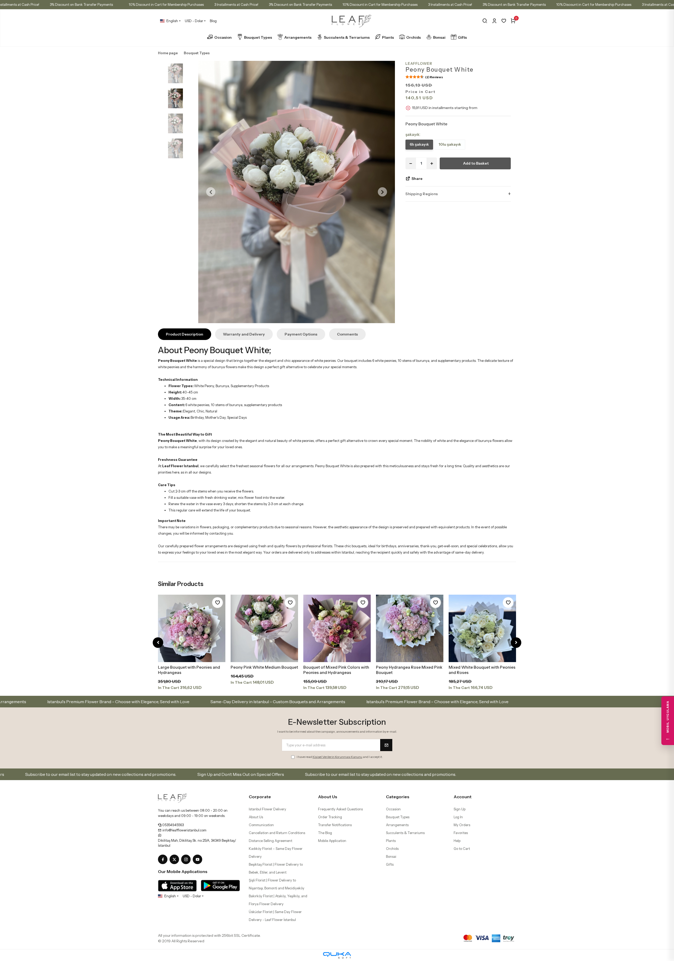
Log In (458, 817)
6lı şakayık (419, 144)
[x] (175, 859)
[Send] (386, 745)
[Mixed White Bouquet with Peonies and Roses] (482, 628)
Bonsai (439, 37)
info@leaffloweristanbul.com (184, 830)
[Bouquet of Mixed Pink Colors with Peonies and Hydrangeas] (337, 628)
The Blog (325, 833)
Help (457, 841)
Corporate (260, 796)
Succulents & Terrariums (347, 37)
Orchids (413, 37)
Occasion (223, 37)
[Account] (494, 21)
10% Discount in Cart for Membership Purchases (166, 4)
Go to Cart (462, 848)
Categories (397, 796)
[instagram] (187, 859)
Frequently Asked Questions (340, 809)
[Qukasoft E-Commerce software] (337, 955)
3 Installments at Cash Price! (236, 4)
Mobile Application (332, 841)
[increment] (432, 163)
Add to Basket (476, 163)
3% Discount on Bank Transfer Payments (81, 4)
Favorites (461, 833)
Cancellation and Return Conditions (277, 833)
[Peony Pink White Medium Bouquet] (264, 628)
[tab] (184, 334)
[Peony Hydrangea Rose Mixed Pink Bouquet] (409, 628)
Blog (213, 21)
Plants (388, 37)
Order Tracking (330, 817)
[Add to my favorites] (217, 602)
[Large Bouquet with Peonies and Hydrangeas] (191, 628)
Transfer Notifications (335, 825)
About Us (256, 817)
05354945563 (172, 825)
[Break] (485, 21)
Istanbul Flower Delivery (267, 809)
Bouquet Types (258, 37)
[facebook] (164, 859)
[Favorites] (504, 21)
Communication (261, 825)
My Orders (462, 825)
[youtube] (198, 859)
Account (463, 796)
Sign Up (459, 809)
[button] (211, 192)
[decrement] (410, 163)
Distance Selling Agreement (270, 841)
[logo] (172, 798)
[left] (158, 642)
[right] (516, 642)
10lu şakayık (450, 144)
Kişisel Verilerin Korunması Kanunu (337, 757)
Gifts (462, 37)
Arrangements (297, 37)
